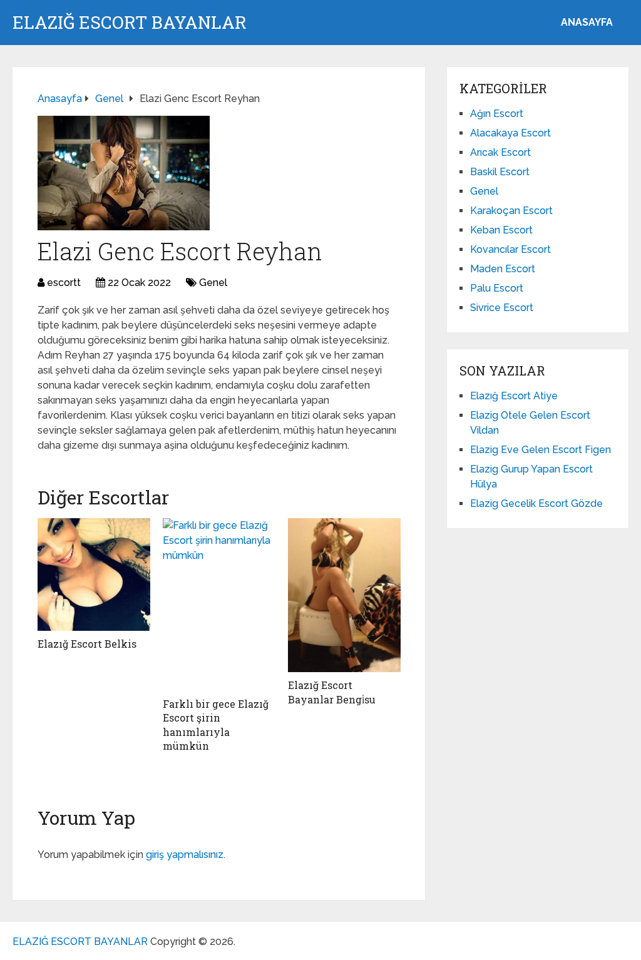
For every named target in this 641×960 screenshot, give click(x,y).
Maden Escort (502, 269)
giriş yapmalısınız (184, 854)
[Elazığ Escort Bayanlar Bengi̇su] (344, 595)
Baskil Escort (500, 172)
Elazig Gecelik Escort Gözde (536, 503)
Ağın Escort (496, 114)
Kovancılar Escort (510, 249)
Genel (213, 283)
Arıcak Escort (500, 152)
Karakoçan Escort (511, 211)
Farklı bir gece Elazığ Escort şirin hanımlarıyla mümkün (216, 724)
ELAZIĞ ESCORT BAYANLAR (130, 22)
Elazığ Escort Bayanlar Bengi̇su (332, 691)
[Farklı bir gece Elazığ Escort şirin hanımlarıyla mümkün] (219, 604)
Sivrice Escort (501, 308)
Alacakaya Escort (510, 133)
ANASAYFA (587, 22)
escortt (64, 283)
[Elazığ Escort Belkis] (94, 574)
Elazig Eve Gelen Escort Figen (540, 450)
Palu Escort (496, 288)
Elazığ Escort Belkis (87, 643)
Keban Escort (501, 230)
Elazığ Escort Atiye (514, 396)
